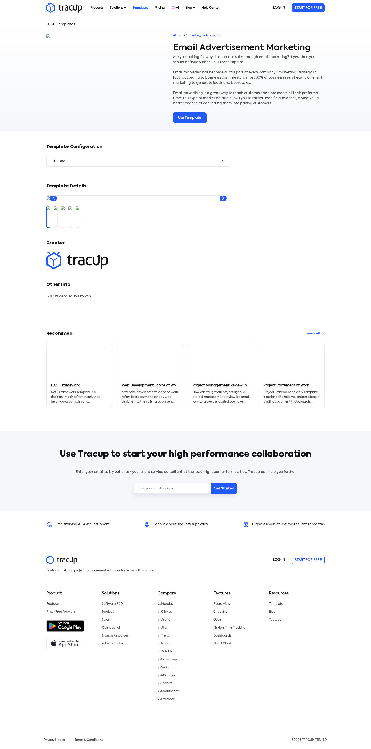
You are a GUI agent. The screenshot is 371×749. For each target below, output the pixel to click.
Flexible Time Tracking (229, 627)
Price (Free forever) (60, 611)
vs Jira (162, 627)
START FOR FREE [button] (308, 8)
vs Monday (165, 603)
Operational (111, 627)
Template (276, 603)
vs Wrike (164, 667)
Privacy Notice (54, 739)
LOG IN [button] (279, 7)
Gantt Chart (222, 643)
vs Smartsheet (168, 691)
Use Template (189, 118)
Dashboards (222, 635)
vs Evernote (166, 699)
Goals (217, 619)
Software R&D (112, 603)
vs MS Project (167, 675)
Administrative (112, 643)
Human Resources (115, 635)
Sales (105, 619)
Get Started (224, 488)
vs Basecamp (167, 659)
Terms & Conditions (89, 739)
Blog (272, 611)
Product (108, 611)
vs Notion (164, 643)
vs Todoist (165, 683)
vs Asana (164, 619)
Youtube (275, 619)
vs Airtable (165, 651)
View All (313, 333)
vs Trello (163, 635)
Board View (221, 603)
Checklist (220, 611)
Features (52, 603)
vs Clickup (165, 611)
